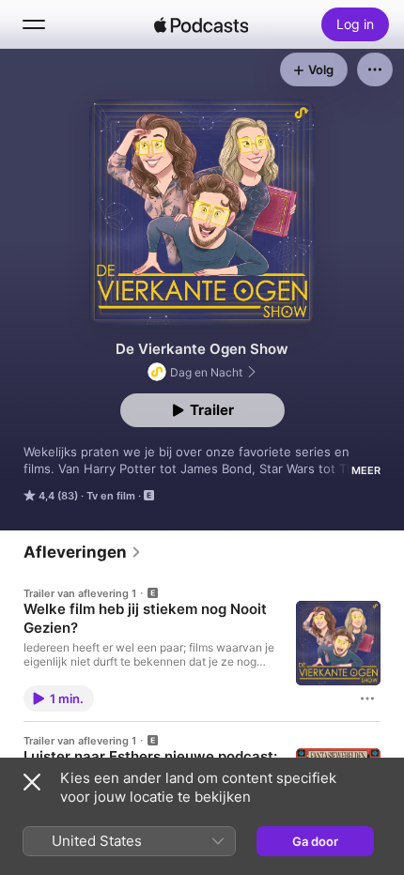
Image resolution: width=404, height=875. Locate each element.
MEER (366, 470)
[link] (82, 552)
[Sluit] (31, 782)
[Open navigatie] (33, 24)
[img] (201, 24)
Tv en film (110, 495)
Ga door (315, 841)
